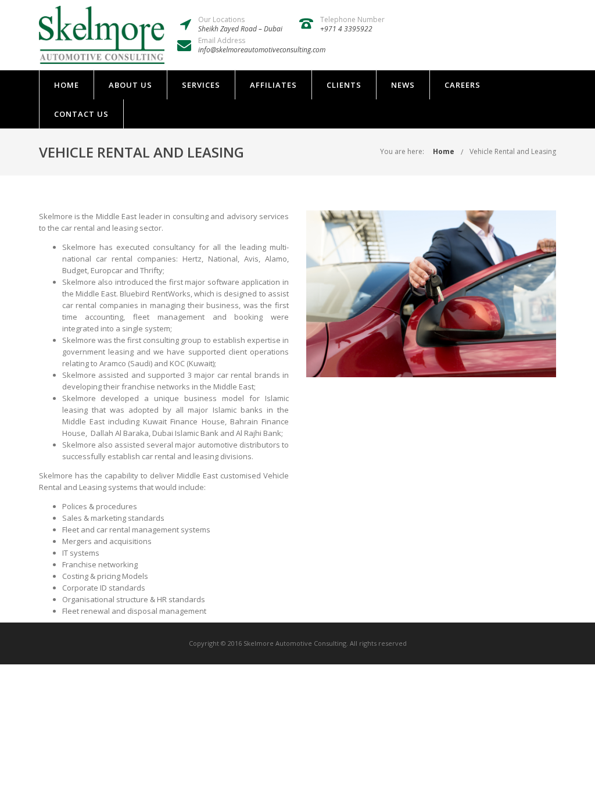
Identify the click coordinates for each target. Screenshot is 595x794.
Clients (344, 85)
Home (66, 85)
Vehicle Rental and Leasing (512, 151)
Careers (463, 85)
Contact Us (81, 114)
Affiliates (273, 85)
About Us (130, 85)
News (403, 85)
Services (201, 85)
